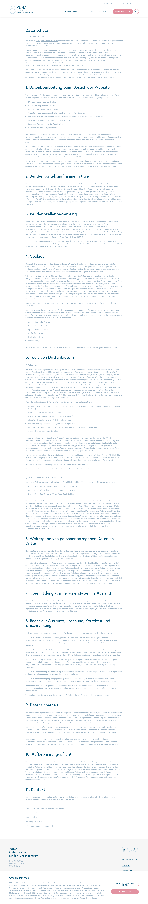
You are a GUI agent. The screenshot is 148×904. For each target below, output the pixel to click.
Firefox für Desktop (35, 333)
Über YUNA (88, 12)
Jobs (137, 3)
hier (90, 464)
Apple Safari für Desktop (38, 329)
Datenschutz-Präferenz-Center (125, 884)
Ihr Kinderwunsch (69, 12)
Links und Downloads (130, 859)
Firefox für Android (35, 337)
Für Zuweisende (125, 3)
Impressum (126, 865)
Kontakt (102, 12)
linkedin (124, 849)
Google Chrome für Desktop (39, 322)
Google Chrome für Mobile (38, 326)
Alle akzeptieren (124, 892)
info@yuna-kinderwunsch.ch (99, 695)
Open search (136, 11)
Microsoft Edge (34, 341)
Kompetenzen (109, 3)
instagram (135, 849)
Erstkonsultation (122, 11)
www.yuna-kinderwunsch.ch (47, 41)
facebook (129, 849)
